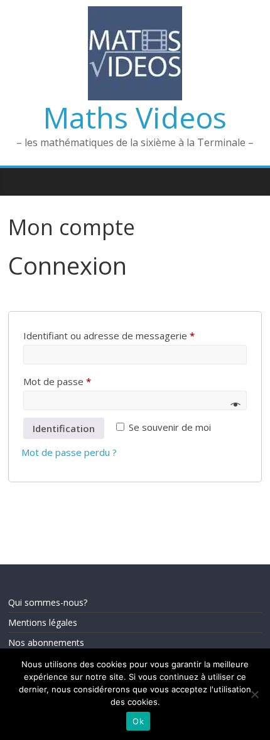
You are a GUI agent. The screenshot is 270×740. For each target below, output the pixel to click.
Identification (64, 428)
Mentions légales (42, 622)
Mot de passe (57, 381)
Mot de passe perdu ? (69, 452)
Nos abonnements (46, 642)
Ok (138, 721)
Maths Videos (135, 117)
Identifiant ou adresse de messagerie (109, 335)
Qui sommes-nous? (47, 602)
